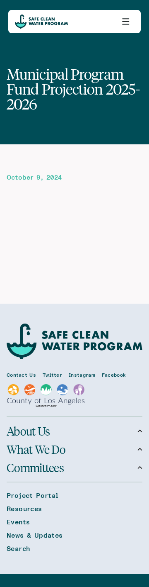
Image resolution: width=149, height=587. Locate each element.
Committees (35, 467)
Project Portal (33, 495)
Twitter (52, 375)
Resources (24, 509)
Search (18, 549)
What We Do (36, 449)
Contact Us (21, 375)
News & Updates (35, 535)
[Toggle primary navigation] (126, 21)
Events (18, 522)
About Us (28, 431)
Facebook (114, 375)
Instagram (82, 375)
